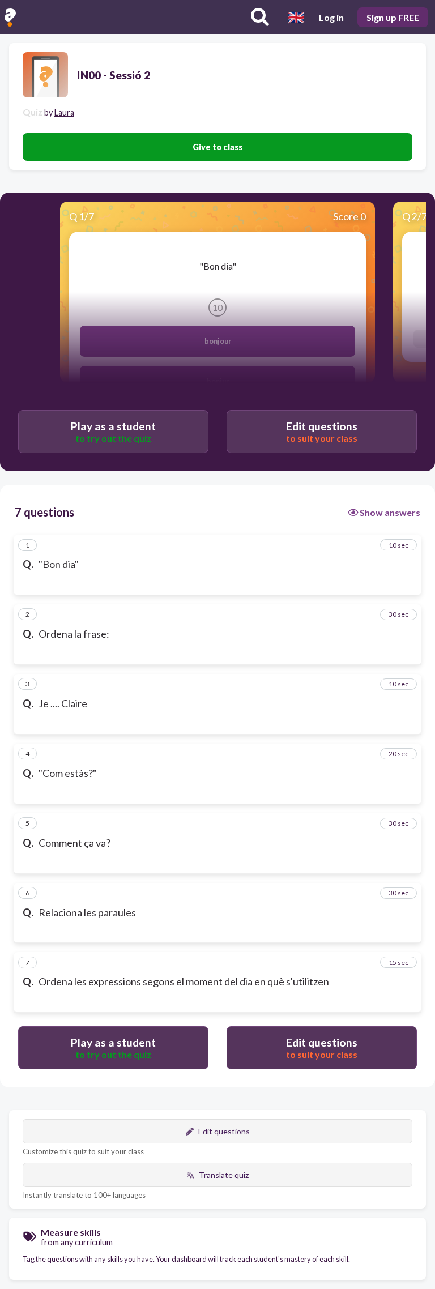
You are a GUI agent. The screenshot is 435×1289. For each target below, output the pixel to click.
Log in (331, 17)
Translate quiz (224, 1175)
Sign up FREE (392, 17)
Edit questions (224, 1131)
